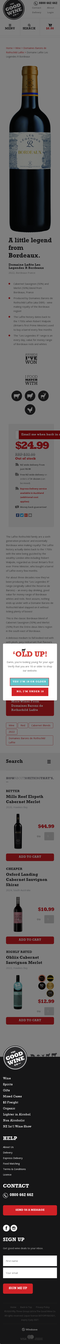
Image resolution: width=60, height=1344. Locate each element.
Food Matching (11, 1163)
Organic (9, 1108)
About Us (8, 1147)
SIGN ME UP (18, 1288)
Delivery (7, 1152)
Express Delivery (13, 1158)
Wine (7, 1078)
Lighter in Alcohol (17, 1114)
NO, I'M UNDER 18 (30, 692)
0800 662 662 (21, 1195)
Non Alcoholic (14, 1120)
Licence (7, 1174)
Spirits (7, 1084)
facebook (6, 1228)
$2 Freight (10, 1102)
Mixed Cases (12, 1096)
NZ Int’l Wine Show (17, 1126)
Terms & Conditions (14, 1169)
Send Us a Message (30, 1210)
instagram (13, 1228)
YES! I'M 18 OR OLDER (29, 682)
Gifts (6, 1090)
